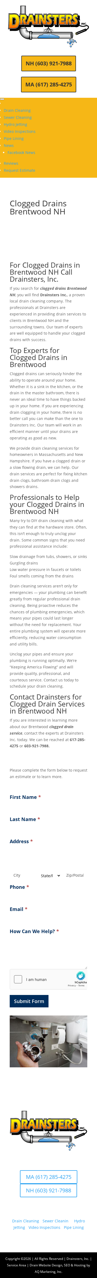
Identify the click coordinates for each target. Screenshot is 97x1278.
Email (18, 909)
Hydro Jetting (15, 124)
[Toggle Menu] (2, 99)
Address (21, 841)
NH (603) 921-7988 (49, 63)
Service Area (16, 1265)
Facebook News (21, 152)
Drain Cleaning (17, 110)
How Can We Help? (34, 931)
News (9, 145)
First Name (25, 797)
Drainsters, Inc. (78, 1258)
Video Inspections (20, 131)
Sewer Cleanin (55, 1220)
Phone (19, 887)
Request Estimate (19, 170)
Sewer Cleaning (18, 117)
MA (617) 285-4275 (48, 84)
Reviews (11, 163)
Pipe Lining (14, 138)
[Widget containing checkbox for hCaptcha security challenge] (48, 979)
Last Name (25, 819)
